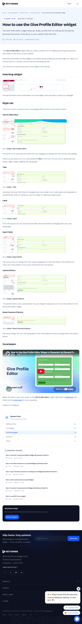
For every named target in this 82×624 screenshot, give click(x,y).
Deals (69, 4)
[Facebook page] (5, 572)
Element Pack (24, 13)
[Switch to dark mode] (31, 615)
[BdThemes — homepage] (10, 3)
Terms (4, 615)
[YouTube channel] (16, 572)
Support (24, 615)
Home (4, 13)
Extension (41, 437)
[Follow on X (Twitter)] (10, 572)
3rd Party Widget (35, 13)
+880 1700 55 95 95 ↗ (10, 567)
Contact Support (12, 517)
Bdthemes (69, 397)
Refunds (17, 615)
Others (41, 441)
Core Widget (41, 428)
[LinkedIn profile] (21, 572)
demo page (18, 400)
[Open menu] (77, 4)
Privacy (10, 615)
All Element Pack (41, 424)
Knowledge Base (13, 13)
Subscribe (73, 538)
